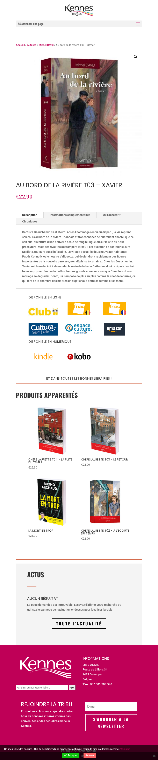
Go (72, 687)
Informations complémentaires (70, 215)
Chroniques (29, 221)
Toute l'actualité (79, 623)
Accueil (20, 45)
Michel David (46, 45)
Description (29, 215)
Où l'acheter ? (112, 215)
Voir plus (125, 749)
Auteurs (31, 45)
